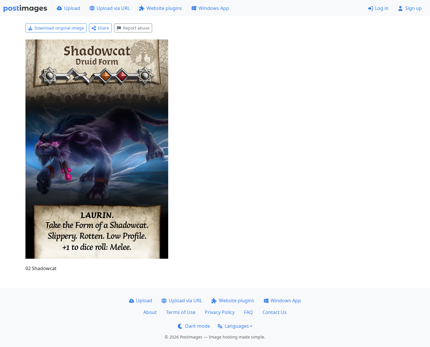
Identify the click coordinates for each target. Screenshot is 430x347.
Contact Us (274, 312)
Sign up (413, 8)
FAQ (248, 312)
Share (103, 28)
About (150, 312)
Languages (237, 326)
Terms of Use (180, 312)
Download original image (59, 28)
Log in (381, 8)
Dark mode (197, 326)
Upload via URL (113, 8)
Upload (72, 8)
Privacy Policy (220, 312)
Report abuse (136, 28)
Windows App (214, 8)
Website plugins (164, 8)
